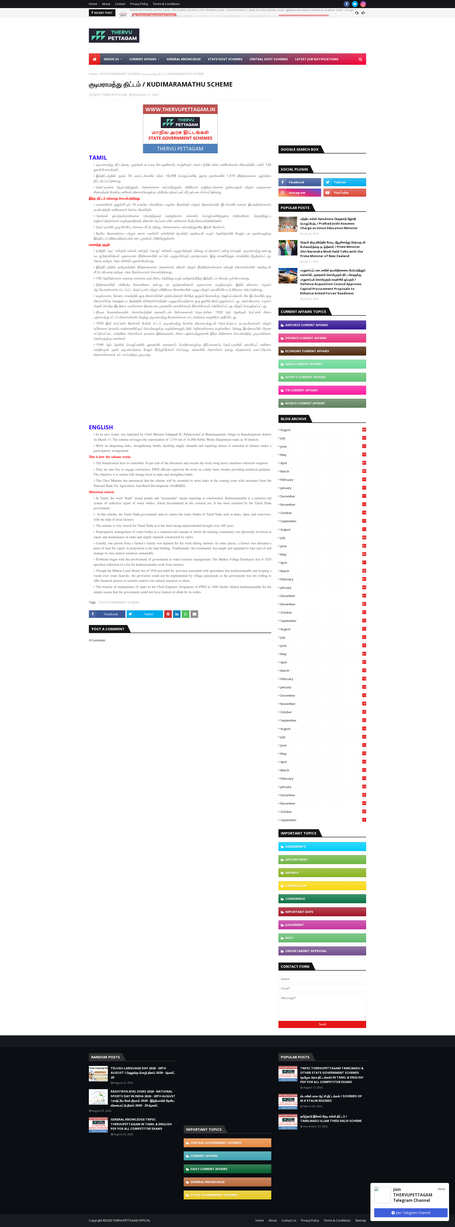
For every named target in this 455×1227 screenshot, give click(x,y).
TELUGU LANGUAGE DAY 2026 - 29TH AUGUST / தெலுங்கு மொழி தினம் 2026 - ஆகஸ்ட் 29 (143, 1072)
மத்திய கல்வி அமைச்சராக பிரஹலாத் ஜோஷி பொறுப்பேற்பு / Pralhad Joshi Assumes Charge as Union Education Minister (329, 223)
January (323, 488)
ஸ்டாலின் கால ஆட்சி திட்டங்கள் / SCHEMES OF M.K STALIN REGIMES (331, 1098)
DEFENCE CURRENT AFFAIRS (306, 338)
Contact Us (289, 1220)
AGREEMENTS (295, 846)
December (323, 496)
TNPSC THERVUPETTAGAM (109, 95)
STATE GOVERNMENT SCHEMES (120, 74)
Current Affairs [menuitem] (142, 59)
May (323, 455)
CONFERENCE (295, 899)
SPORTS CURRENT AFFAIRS (305, 377)
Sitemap (360, 1220)
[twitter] (355, 4)
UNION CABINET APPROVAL (306, 951)
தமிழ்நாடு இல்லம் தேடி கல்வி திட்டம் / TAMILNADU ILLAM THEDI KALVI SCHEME (331, 1118)
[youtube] (344, 193)
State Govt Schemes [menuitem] (225, 59)
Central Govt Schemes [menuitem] (269, 59)
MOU (289, 938)
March (323, 471)
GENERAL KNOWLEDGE (208, 1182)
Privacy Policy (139, 4)
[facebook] (347, 4)
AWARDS (292, 872)
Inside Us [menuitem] (111, 59)
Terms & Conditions (166, 4)
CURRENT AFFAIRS (204, 1156)
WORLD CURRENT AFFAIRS (305, 403)
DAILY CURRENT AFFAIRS (209, 1169)
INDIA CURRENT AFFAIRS (303, 364)
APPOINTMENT (296, 859)
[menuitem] (94, 59)
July (323, 438)
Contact (120, 4)
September (323, 521)
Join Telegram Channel (412, 1212)
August (323, 430)
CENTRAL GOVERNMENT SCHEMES (216, 1143)
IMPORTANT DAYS (299, 912)
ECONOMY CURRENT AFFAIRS (307, 351)
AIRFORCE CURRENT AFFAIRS (306, 325)
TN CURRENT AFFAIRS (301, 390)
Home (93, 4)
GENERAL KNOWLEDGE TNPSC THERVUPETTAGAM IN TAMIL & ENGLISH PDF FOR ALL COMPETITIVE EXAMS (203, 13)
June (323, 446)
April (323, 463)
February (323, 479)
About (106, 4)
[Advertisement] (280, 35)
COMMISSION (295, 886)
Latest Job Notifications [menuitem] (316, 59)
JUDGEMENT (294, 925)
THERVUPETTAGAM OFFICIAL (131, 1220)
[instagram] (363, 4)
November (323, 504)
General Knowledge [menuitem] (184, 59)
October (323, 513)
